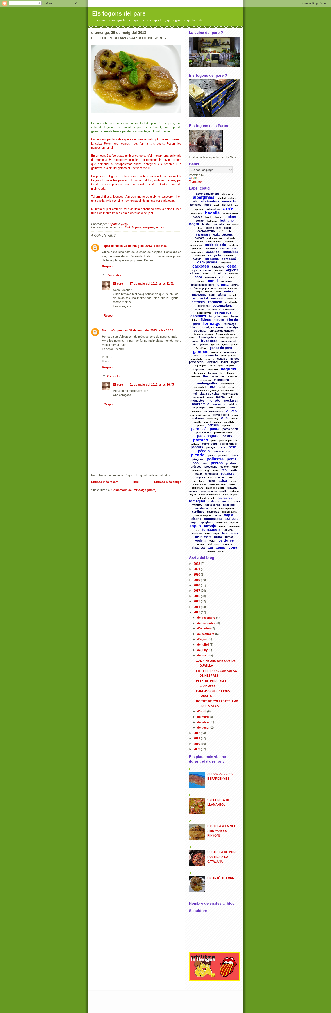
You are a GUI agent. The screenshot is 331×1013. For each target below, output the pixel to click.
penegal (210, 447)
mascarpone (227, 383)
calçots (199, 238)
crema (222, 284)
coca (198, 277)
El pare (118, 283)
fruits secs (209, 341)
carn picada (207, 262)
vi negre (227, 544)
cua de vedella (213, 291)
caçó (220, 231)
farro (225, 316)
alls (195, 201)
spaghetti (206, 522)
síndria (196, 518)
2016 (197, 596)
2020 (197, 574)
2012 (197, 733)
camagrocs (228, 248)
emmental (200, 298)
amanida (229, 201)
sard (213, 508)
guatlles (222, 358)
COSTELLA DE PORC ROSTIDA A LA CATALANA (222, 856)
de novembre (206, 623)
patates (200, 439)
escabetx (215, 302)
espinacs (198, 316)
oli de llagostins (213, 411)
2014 (197, 607)
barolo (208, 217)
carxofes (200, 266)
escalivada (231, 302)
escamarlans (223, 305)
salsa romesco (219, 501)
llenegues (199, 373)
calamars (203, 234)
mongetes (197, 400)
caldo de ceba (214, 241)
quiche (224, 466)
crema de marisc (228, 288)
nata (211, 407)
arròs (228, 208)
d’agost (203, 639)
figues (219, 319)
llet (221, 373)
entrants (198, 302)
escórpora (229, 309)
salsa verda (212, 505)
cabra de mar (213, 227)
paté (213, 440)
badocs (197, 217)
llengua (212, 373)
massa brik (200, 387)
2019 (197, 580)
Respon (107, 266)
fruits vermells (228, 341)
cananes (212, 252)
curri (212, 295)
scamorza (213, 511)
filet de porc (133, 227)
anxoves (227, 204)
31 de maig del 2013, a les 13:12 (151, 330)
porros (217, 463)
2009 (197, 749)
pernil (233, 447)
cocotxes (210, 277)
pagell (207, 422)
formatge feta (207, 337)
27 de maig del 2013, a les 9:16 (145, 246)
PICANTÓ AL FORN (220, 878)
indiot (224, 362)
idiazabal (212, 362)
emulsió (217, 298)
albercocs (227, 194)
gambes (200, 351)
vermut (200, 544)
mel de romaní (226, 387)
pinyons (198, 459)
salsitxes (229, 505)
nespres (148, 227)
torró (207, 533)
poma (231, 459)
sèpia (228, 515)
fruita (194, 341)
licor (212, 365)
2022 (197, 563)
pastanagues (208, 436)
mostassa (230, 400)
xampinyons (226, 547)
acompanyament (207, 193)
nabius (233, 404)
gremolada (196, 359)
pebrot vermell (228, 443)
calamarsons (223, 234)
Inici (136, 482)
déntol (232, 295)
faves (234, 316)
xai (210, 547)
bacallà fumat (230, 213)
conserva (226, 281)
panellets (229, 422)
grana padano (228, 355)
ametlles (195, 204)
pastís (227, 436)
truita (218, 537)
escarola (199, 309)
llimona (231, 373)
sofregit (231, 518)
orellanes (198, 418)
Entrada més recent (104, 482)
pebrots (197, 447)
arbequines (213, 209)
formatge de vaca (203, 334)
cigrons (232, 270)
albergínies (203, 197)
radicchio (197, 470)
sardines (198, 511)
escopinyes (213, 309)
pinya (234, 455)
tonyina (228, 530)
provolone (210, 466)
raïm (215, 470)
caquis (197, 259)
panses (161, 227)
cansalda (200, 255)
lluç (206, 376)
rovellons (199, 481)
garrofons (230, 352)
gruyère (209, 359)
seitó (218, 515)
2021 (197, 569)
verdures (226, 540)
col (221, 277)
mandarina (221, 380)
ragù (207, 470)
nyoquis (196, 411)
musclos (218, 404)
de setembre (206, 634)
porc (205, 463)
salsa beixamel (217, 484)
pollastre (215, 459)
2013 (197, 612)
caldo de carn (214, 238)
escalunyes (203, 305)
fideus (206, 319)
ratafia (233, 470)
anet (216, 205)
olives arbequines (200, 415)
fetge (194, 320)
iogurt (235, 362)
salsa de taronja (206, 498)
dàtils (222, 295)
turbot (229, 537)
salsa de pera (230, 494)
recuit (198, 474)
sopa (193, 522)
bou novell (233, 224)
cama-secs (211, 248)
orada (235, 415)
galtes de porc (221, 348)
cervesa (205, 270)
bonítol (200, 220)
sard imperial (226, 508)
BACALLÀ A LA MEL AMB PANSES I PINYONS (221, 830)
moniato (213, 400)
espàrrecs (223, 312)
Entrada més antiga (167, 482)
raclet (235, 467)
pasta (214, 429)
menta (220, 397)
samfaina (201, 508)
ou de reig (212, 418)
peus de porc (222, 451)
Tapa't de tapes (112, 246)
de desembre (206, 617)
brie (200, 228)
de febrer (204, 722)
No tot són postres (115, 330)
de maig (203, 655)
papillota (226, 425)
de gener (203, 727)
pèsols (204, 451)
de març (203, 716)
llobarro (195, 376)
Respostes (114, 275)
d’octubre (204, 628)
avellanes (196, 213)
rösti (230, 477)
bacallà (212, 213)
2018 (197, 585)
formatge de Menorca (221, 330)
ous (224, 418)
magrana (232, 376)
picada (198, 455)
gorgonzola (210, 355)
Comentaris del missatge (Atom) (133, 490)
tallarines (221, 522)
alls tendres (210, 201)
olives (231, 411)
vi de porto (213, 544)
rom (210, 477)
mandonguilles (206, 383)
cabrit (227, 227)
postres (231, 463)
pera (222, 447)
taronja (210, 526)
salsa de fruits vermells (213, 491)
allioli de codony (227, 198)
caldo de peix (215, 245)
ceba (231, 266)
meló (210, 397)
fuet (194, 344)
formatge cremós (211, 327)
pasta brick (230, 429)
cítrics (206, 273)
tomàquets (211, 529)
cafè (229, 231)
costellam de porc (202, 284)
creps (198, 291)
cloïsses (233, 273)
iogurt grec (200, 365)
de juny (203, 650)
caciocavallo (206, 231)
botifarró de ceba (213, 224)
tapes (195, 526)
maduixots (218, 376)
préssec (196, 466)
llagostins (198, 369)
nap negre (199, 407)
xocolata (210, 551)
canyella (214, 255)
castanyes (218, 266)
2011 (197, 738)
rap (224, 470)
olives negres (221, 414)
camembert (197, 252)
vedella (200, 540)
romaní (219, 477)
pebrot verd (209, 443)
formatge (211, 323)
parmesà (198, 429)
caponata (229, 255)
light (220, 365)
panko (200, 425)
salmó (211, 480)
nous (232, 407)
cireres (195, 273)
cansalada (230, 252)
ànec (207, 204)
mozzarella (200, 404)
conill (213, 281)
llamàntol (213, 369)
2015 (197, 601)
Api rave (199, 209)
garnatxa (216, 352)
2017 (197, 590)
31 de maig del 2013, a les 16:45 (152, 384)
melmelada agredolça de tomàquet (214, 390)
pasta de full (203, 432)
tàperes (234, 522)
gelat (196, 355)
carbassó (229, 259)
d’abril (202, 711)
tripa (216, 533)
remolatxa (211, 473)
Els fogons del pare (118, 13)
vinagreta (198, 547)
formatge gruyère (228, 337)
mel (212, 386)
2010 (197, 743)
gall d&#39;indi (219, 344)
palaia (217, 422)
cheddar (218, 270)
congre (201, 281)
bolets (230, 217)
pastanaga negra (223, 432)
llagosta (230, 365)
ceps (194, 270)
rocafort (227, 473)
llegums (228, 369)
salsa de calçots (215, 487)
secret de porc (203, 515)
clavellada (219, 273)
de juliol (203, 644)
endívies (231, 298)
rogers (200, 477)
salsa (223, 480)
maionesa (205, 380)
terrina (222, 526)
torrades (197, 533)
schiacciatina (229, 512)
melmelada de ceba (205, 393)
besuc (218, 217)
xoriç (221, 551)
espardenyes (204, 313)
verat (212, 540)
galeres (204, 344)
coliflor (230, 277)
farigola (214, 316)
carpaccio (225, 262)
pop (196, 463)
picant (211, 455)
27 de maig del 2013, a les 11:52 (152, 283)
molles (231, 397)
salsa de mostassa (209, 494)
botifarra (212, 221)
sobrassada (213, 518)
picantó (222, 455)
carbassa (211, 259)
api (236, 205)
